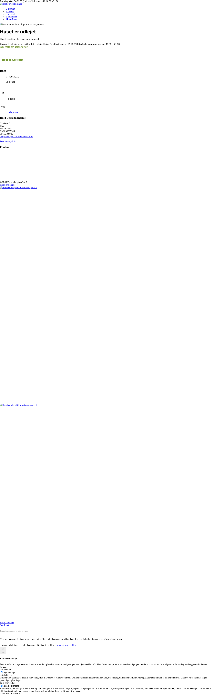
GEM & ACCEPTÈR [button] (10, 693)
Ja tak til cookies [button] (27, 645)
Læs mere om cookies (66, 645)
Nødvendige (9, 672)
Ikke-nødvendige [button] (8, 683)
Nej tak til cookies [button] (45, 645)
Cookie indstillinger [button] (10, 645)
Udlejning (13, 112)
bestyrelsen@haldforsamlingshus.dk (16, 136)
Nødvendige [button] (5, 669)
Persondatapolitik (8, 141)
